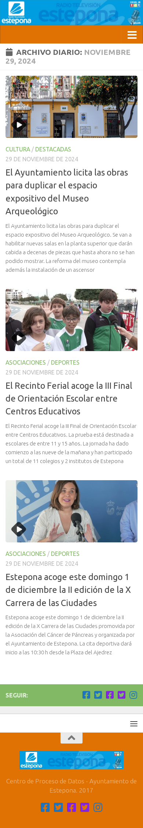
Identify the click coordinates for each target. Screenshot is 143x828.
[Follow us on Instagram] (133, 694)
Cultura (18, 149)
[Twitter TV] (98, 694)
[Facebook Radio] (109, 694)
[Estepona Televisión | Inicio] (71, 12)
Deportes (65, 362)
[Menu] (134, 723)
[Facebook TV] (86, 694)
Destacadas (53, 149)
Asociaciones (26, 362)
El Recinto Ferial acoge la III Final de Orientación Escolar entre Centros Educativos (69, 398)
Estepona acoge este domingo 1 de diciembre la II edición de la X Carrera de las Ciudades (68, 589)
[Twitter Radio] (121, 694)
